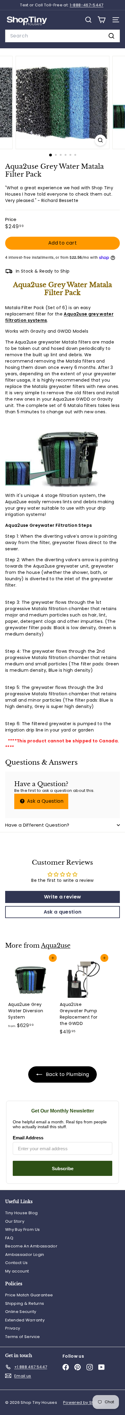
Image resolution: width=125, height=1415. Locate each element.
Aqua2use (55, 945)
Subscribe (62, 1168)
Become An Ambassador (31, 1246)
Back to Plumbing (67, 1074)
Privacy (12, 1328)
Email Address (28, 1137)
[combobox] (62, 36)
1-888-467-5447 (86, 5)
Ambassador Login (24, 1254)
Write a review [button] (62, 896)
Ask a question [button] (63, 911)
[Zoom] (100, 140)
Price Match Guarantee (29, 1295)
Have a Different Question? (37, 825)
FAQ (9, 1238)
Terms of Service (22, 1337)
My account (17, 1271)
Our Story (14, 1221)
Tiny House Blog (21, 1213)
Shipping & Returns (24, 1303)
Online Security (20, 1311)
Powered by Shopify (83, 1402)
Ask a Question (44, 801)
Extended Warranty (25, 1320)
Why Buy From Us (22, 1229)
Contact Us (16, 1263)
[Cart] (101, 20)
